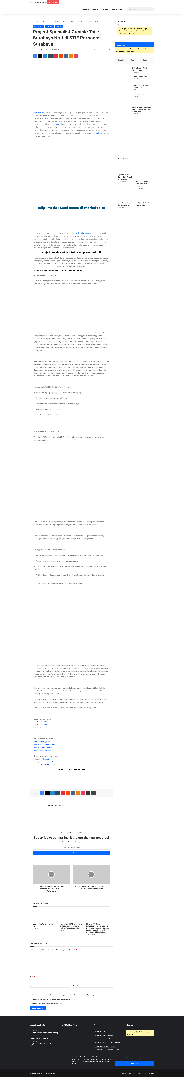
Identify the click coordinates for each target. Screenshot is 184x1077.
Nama (32, 977)
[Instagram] (143, 2)
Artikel (105, 9)
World (139, 1073)
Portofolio (117, 9)
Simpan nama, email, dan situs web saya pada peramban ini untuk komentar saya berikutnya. (63, 995)
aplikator (56, 124)
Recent (133, 60)
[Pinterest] (55, 56)
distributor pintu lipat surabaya (104, 1035)
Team (134, 1073)
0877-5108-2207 (40, 728)
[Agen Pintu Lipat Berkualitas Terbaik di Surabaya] (126, 168)
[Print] (93, 793)
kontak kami (98, 133)
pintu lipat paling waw (101, 1046)
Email (32, 986)
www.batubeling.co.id (42, 742)
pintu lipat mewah (114, 1042)
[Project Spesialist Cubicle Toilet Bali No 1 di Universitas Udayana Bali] (91, 874)
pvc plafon (109, 1049)
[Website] (48, 809)
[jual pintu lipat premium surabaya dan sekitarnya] (66, 1034)
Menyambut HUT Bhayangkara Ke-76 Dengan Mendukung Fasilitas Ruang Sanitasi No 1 (71, 926)
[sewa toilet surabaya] (124, 99)
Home (36, 21)
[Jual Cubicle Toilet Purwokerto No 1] (44, 915)
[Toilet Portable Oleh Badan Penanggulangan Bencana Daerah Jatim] (124, 109)
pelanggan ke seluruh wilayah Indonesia (85, 233)
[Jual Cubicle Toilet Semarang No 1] (143, 196)
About (129, 1073)
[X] (136, 2)
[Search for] (152, 9)
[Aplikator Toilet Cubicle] (124, 79)
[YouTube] (140, 2)
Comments (147, 60)
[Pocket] (76, 56)
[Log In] (146, 2)
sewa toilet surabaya (139, 94)
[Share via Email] (88, 793)
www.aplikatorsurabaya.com (44, 745)
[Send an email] (48, 50)
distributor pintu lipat (101, 1031)
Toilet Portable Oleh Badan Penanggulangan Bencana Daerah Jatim (141, 109)
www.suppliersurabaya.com (44, 747)
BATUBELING (39, 112)
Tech (144, 1073)
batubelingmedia (42, 50)
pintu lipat (109, 1039)
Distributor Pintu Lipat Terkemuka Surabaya (142, 183)
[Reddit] (61, 56)
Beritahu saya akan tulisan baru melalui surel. (47, 1003)
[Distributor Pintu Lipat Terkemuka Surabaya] (143, 171)
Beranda (85, 9)
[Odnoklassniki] (71, 56)
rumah (117, 1049)
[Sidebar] (152, 2)
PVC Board (49, 26)
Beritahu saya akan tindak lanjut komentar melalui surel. (51, 999)
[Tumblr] (50, 56)
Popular (121, 60)
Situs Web (76, 986)
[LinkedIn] (45, 56)
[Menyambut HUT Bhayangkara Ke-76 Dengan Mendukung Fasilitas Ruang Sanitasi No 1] (71, 915)
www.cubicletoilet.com (42, 750)
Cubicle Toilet (44, 21)
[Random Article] (149, 2)
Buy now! (151, 1073)
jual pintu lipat (99, 1039)
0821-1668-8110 (40, 722)
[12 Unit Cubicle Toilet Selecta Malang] (124, 70)
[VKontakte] (66, 56)
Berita (95, 9)
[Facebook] (133, 2)
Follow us (129, 1025)
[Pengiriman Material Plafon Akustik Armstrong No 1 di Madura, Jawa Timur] (66, 1042)
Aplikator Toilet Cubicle (140, 77)
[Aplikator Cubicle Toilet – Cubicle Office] (124, 87)
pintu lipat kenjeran (100, 1042)
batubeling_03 (48, 762)
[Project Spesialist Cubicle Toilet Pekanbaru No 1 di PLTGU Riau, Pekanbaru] (51, 874)
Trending (59, 26)
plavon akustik (99, 1049)
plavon (113, 1046)
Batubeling (46, 759)
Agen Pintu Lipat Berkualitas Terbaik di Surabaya (125, 177)
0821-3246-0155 (40, 725)
